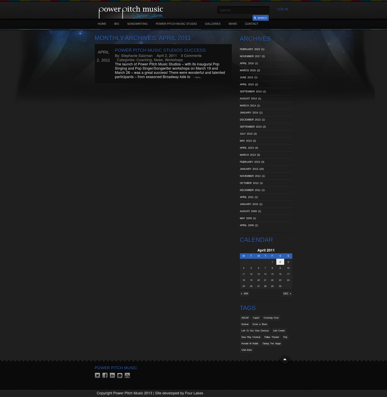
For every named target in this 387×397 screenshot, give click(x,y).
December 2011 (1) (252, 190)
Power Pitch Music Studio (176, 23)
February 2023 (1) (252, 49)
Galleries (213, 23)
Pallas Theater (271, 337)
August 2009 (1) (250, 211)
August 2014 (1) (250, 98)
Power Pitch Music (116, 368)
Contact (251, 23)
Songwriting (137, 23)
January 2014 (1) (251, 112)
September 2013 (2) (253, 126)
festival (244, 324)
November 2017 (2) (252, 56)
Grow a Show (260, 324)
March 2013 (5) (250, 155)
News (233, 23)
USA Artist (246, 350)
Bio (116, 23)
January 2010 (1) (251, 204)
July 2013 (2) (248, 133)
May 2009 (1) (248, 218)
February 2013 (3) (252, 162)
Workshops (174, 59)
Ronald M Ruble (249, 343)
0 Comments (191, 55)
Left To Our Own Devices (255, 330)
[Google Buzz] (120, 375)
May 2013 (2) (248, 140)
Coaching (144, 59)
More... (198, 77)
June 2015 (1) (248, 77)
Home (102, 23)
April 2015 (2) (249, 84)
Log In (283, 9)
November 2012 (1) (252, 176)
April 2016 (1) (249, 63)
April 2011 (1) (249, 197)
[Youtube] (127, 375)
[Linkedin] (112, 375)
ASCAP (245, 318)
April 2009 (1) (249, 225)
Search (262, 18)
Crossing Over (271, 318)
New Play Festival (250, 337)
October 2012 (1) (251, 183)
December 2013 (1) (252, 119)
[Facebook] (105, 375)
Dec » (287, 293)
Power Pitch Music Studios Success (160, 50)
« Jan (244, 293)
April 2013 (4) (249, 147)
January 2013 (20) (252, 169)
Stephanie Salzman (137, 55)
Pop (285, 337)
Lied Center (279, 330)
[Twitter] (97, 375)
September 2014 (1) (253, 91)
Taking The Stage (271, 343)
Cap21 (256, 318)
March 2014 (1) (250, 105)
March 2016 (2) (250, 70)
